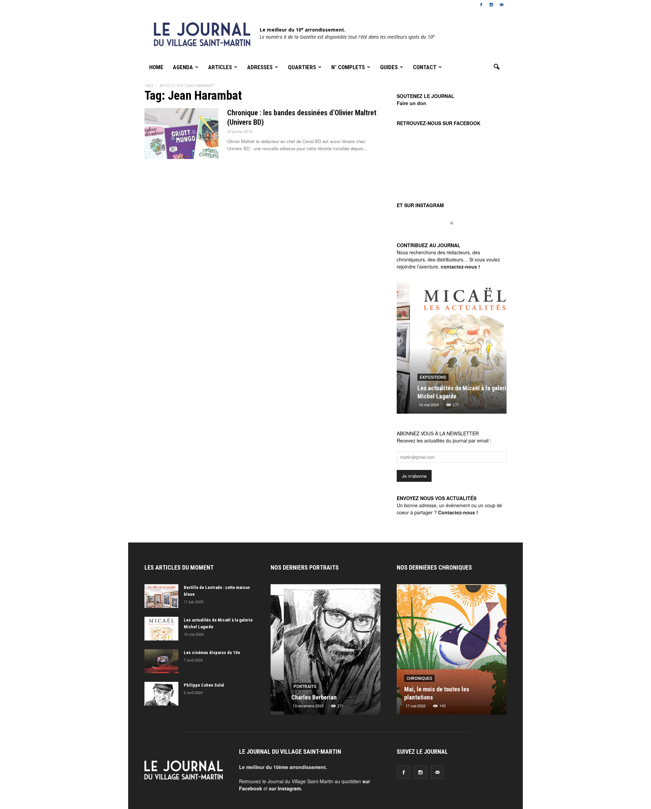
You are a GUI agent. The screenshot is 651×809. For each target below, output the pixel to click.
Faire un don (411, 103)
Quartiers (302, 67)
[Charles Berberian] (325, 652)
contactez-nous (459, 266)
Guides (389, 67)
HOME (156, 67)
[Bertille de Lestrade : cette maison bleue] (161, 596)
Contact (424, 67)
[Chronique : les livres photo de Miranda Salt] (455, 652)
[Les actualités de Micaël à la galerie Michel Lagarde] (452, 351)
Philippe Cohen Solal (204, 685)
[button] (496, 67)
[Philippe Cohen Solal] (161, 694)
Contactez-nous (456, 512)
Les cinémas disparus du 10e (212, 652)
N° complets (348, 67)
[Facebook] (481, 5)
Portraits (291, 686)
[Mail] (501, 5)
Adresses (260, 67)
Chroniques (423, 678)
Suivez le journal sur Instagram (456, 234)
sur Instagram (285, 788)
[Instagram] (491, 5)
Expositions (420, 377)
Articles (220, 67)
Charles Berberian (300, 697)
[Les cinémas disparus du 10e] (161, 661)
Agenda (183, 67)
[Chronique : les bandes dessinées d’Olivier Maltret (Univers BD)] (181, 133)
